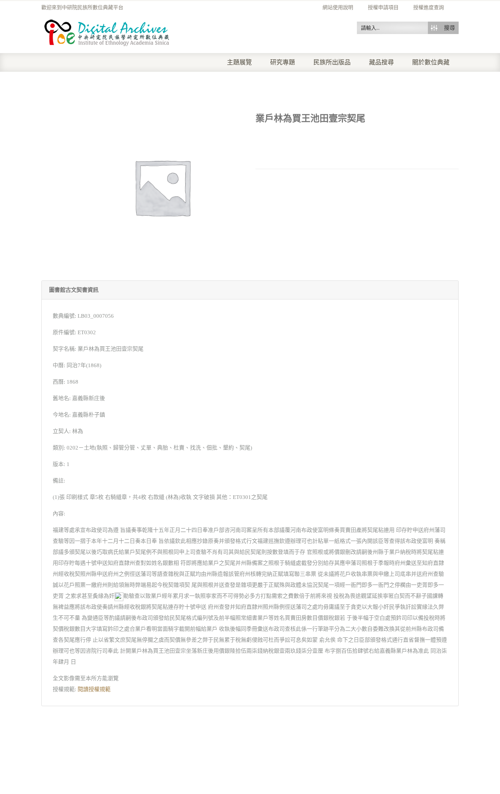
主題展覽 (239, 62)
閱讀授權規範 (94, 689)
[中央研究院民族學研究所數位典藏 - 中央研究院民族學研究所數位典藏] (107, 31)
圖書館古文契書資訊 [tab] (73, 290)
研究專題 (282, 62)
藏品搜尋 (381, 62)
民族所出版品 (332, 62)
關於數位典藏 (430, 62)
